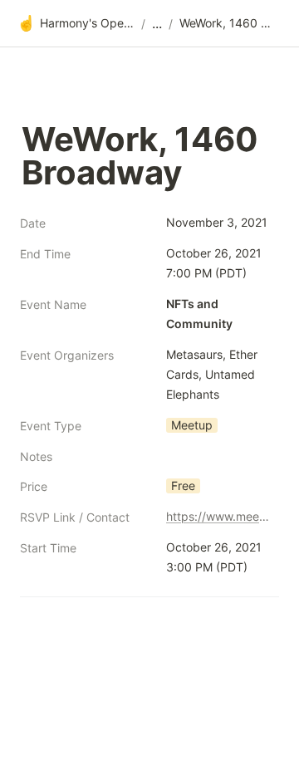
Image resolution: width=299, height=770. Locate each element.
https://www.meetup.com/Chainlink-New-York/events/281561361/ (219, 516)
